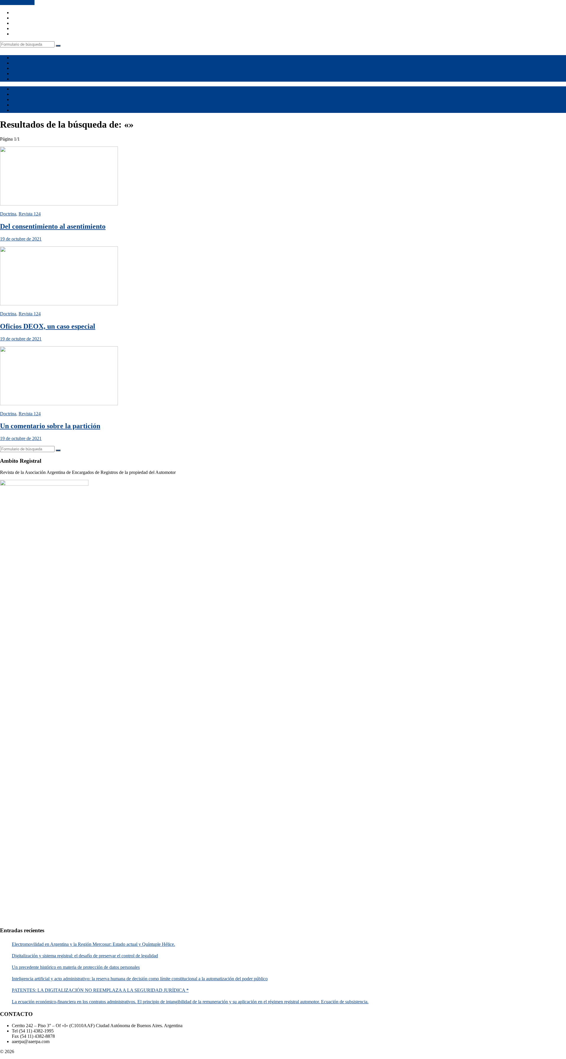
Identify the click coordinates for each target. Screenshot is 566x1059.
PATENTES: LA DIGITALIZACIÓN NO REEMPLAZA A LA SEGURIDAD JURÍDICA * (100, 990)
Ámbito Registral (28, 62)
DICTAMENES (27, 73)
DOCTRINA (24, 68)
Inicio (17, 57)
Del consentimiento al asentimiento (53, 226)
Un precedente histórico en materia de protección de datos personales (76, 967)
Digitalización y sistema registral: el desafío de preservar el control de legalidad (85, 955)
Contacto (20, 78)
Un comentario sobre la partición (50, 426)
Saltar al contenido (17, 2)
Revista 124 (30, 213)
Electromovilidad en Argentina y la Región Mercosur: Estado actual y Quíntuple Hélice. (93, 944)
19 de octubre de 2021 (21, 238)
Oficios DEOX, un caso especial (47, 326)
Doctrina (8, 213)
